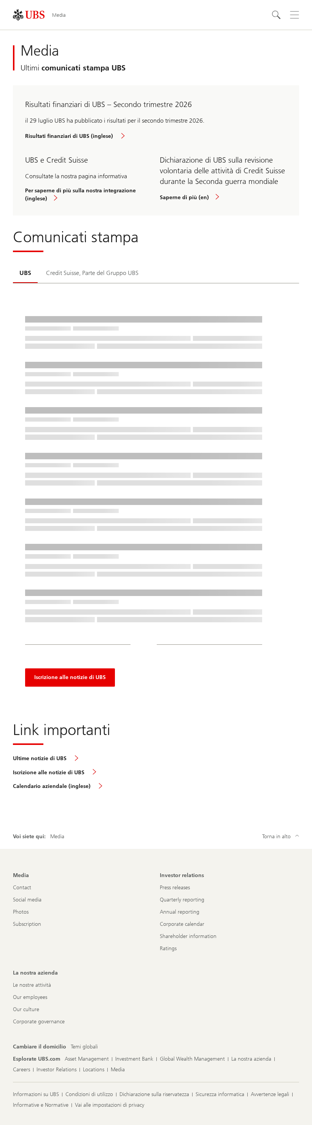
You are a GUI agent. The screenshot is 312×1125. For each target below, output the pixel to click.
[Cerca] (276, 14)
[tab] (25, 273)
